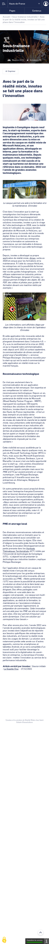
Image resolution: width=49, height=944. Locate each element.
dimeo (32, 258)
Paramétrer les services (35, 940)
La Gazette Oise (11, 669)
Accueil (6, 17)
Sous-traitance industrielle (25, 17)
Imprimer (11, 71)
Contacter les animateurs (27, 65)
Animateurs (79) (36, 60)
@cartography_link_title (21, 65)
